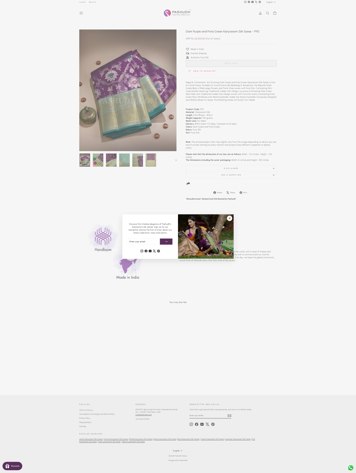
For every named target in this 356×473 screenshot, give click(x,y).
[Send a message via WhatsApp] (351, 468)
